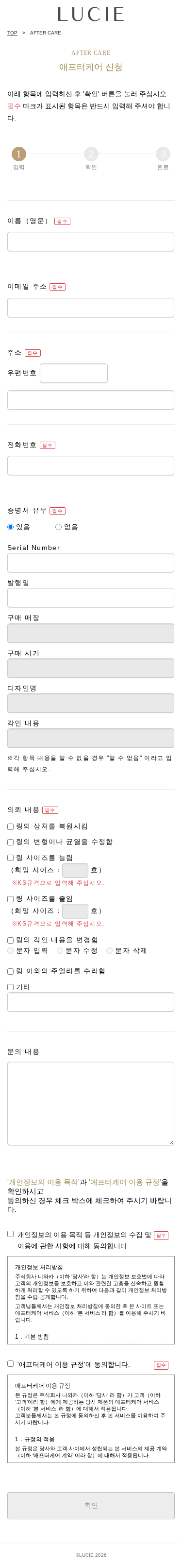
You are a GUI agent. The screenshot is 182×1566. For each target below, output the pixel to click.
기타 (23, 987)
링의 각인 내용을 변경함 (57, 940)
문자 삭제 (131, 950)
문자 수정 (82, 950)
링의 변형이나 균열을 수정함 (65, 841)
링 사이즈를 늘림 (45, 857)
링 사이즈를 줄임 (45, 898)
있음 (23, 527)
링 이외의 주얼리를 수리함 (61, 971)
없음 (71, 527)
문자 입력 (32, 950)
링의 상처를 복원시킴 (52, 826)
